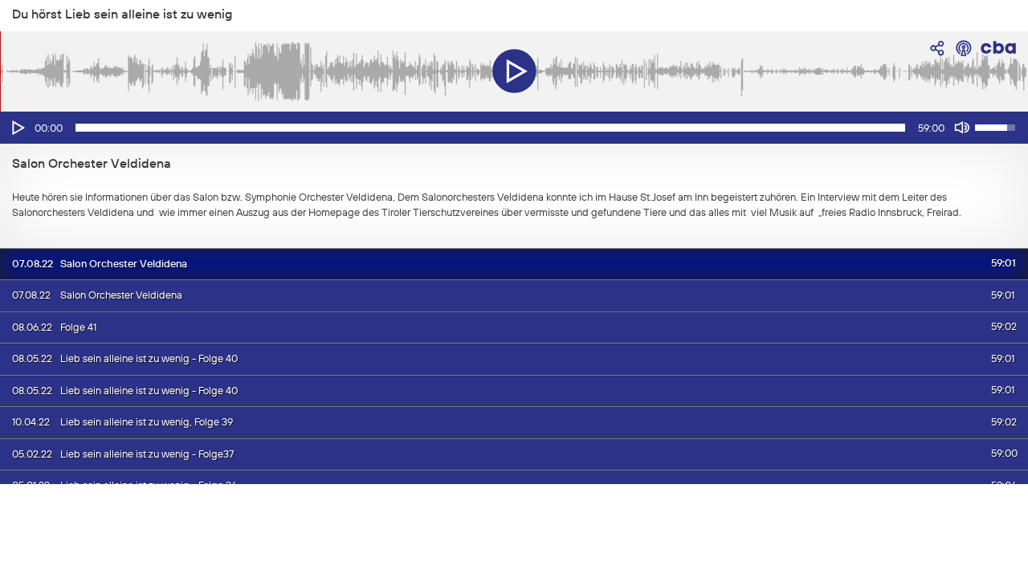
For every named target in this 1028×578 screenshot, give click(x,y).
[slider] (490, 128)
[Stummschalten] (962, 128)
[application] (514, 128)
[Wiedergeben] (17, 128)
